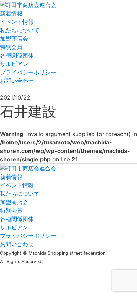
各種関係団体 (17, 55)
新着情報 (11, 13)
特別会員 (11, 47)
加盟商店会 (14, 38)
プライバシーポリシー (28, 72)
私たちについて (19, 30)
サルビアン (14, 63)
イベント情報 (17, 21)
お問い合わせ (17, 80)
